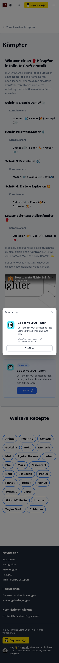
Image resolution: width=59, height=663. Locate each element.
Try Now (29, 348)
